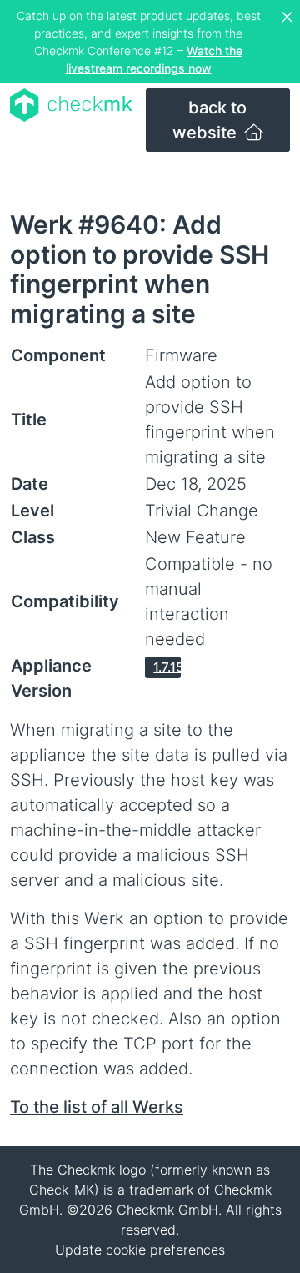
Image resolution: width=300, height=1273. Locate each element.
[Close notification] (289, 17)
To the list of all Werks (96, 1107)
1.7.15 (167, 667)
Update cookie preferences (140, 1249)
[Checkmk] (71, 105)
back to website (210, 120)
